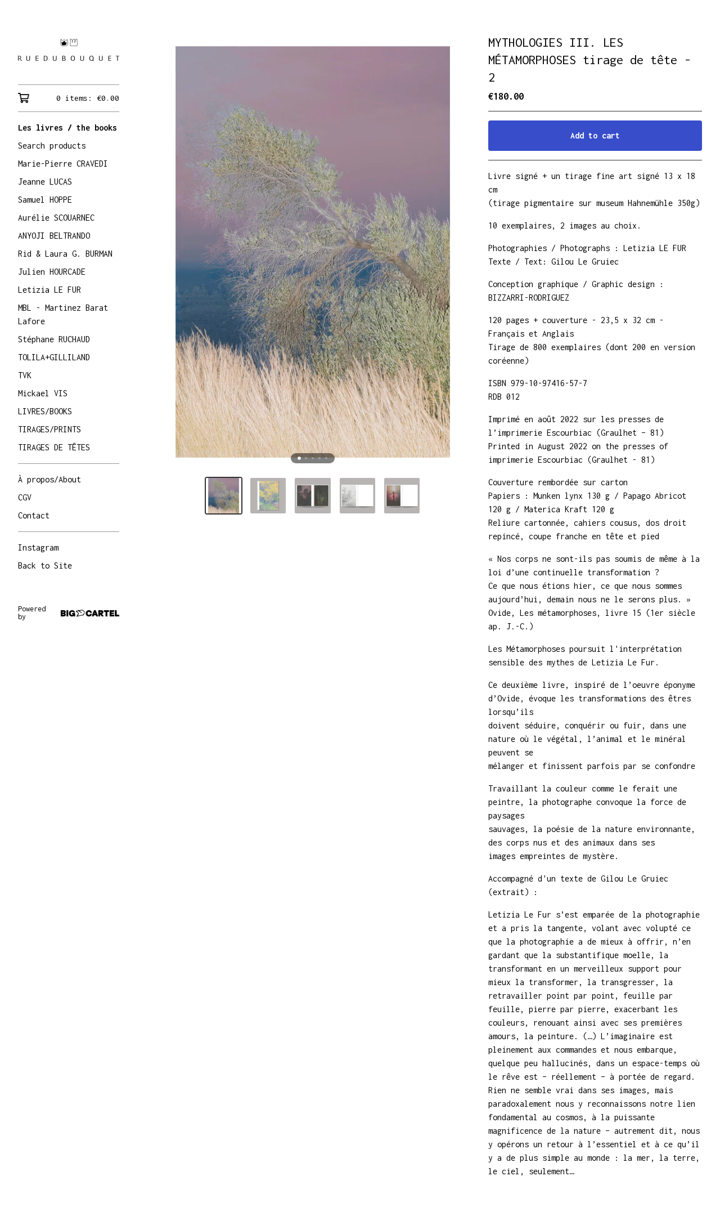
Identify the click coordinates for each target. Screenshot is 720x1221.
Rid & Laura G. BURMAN (65, 253)
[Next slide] (455, 252)
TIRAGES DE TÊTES (54, 447)
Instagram (38, 547)
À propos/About (49, 479)
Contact (34, 515)
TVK (25, 375)
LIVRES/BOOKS (45, 411)
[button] (223, 496)
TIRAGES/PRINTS (49, 429)
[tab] (299, 458)
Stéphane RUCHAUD (54, 339)
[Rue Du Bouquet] (68, 50)
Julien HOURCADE (52, 271)
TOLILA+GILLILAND (54, 357)
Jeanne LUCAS (45, 181)
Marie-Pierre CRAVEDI (63, 163)
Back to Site (45, 565)
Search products (52, 145)
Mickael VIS (43, 393)
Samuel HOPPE (45, 199)
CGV (25, 497)
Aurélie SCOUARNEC (56, 217)
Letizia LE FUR (49, 289)
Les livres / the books (67, 127)
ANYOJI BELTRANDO (54, 235)
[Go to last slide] (171, 252)
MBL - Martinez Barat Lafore (63, 314)
